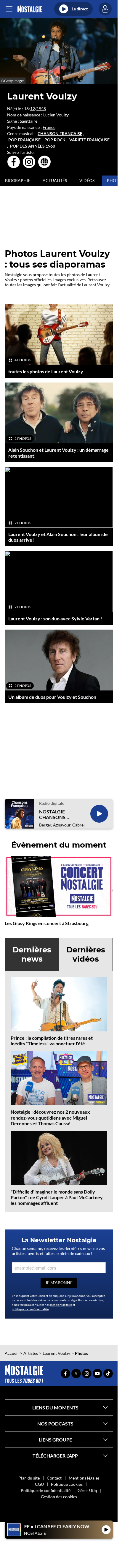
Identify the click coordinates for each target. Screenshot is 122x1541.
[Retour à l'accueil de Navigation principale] (29, 9)
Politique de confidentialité (45, 1490)
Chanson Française (60, 133)
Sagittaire (28, 121)
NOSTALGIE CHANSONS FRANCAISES (53, 814)
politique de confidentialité (30, 1309)
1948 (41, 108)
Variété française (89, 139)
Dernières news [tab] (31, 954)
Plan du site (29, 1477)
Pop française (24, 139)
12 (32, 108)
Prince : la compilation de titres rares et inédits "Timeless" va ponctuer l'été (52, 1040)
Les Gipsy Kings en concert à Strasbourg (47, 923)
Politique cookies (67, 1484)
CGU (39, 1484)
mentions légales (61, 1304)
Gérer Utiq (87, 1490)
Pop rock (54, 139)
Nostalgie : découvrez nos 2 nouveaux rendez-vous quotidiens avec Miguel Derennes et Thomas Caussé (50, 1117)
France (49, 127)
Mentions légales (84, 1477)
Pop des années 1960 (32, 146)
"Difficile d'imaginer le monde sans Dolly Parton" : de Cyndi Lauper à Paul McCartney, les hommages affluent (57, 1197)
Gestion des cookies (59, 1496)
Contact (54, 1477)
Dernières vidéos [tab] (85, 954)
